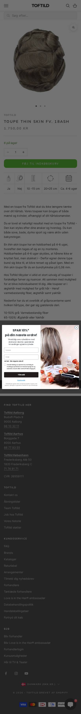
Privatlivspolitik (21, 380)
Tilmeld (21, 375)
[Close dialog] (76, 327)
